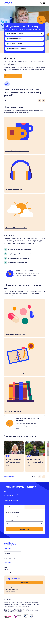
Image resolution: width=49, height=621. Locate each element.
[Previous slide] (39, 100)
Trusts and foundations (12, 589)
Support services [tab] (14, 507)
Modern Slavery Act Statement (31, 602)
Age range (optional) (11, 520)
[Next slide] (43, 476)
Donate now (24, 582)
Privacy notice (7, 602)
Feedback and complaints (25, 604)
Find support (7, 553)
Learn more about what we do (13, 76)
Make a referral (8, 555)
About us (6, 565)
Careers (6, 569)
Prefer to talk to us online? (10, 500)
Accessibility (20, 602)
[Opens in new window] (9, 616)
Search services (24, 529)
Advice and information (10, 558)
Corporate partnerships (12, 587)
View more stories (8, 476)
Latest (5, 567)
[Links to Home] (8, 3)
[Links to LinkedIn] (5, 599)
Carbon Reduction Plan (24, 606)
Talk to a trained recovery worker (12, 551)
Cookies (13, 602)
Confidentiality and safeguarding (11, 604)
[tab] (4, 100)
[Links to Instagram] (7, 599)
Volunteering (7, 572)
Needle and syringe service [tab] (35, 507)
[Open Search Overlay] (41, 3)
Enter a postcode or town (12, 512)
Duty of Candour (36, 604)
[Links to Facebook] (10, 599)
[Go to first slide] (43, 100)
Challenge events (10, 591)
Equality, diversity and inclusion (11, 606)
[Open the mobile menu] (44, 3)
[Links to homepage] (24, 544)
